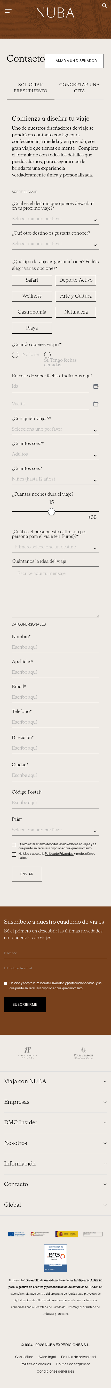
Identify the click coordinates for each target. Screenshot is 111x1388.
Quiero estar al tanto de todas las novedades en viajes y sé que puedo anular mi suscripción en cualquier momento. (57, 846)
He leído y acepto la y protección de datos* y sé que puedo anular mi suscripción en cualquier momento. (55, 986)
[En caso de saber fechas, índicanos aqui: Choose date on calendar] (96, 404)
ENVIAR (27, 874)
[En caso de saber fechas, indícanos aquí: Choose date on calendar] (96, 386)
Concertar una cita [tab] (79, 88)
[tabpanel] (55, 495)
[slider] (51, 511)
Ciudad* (20, 765)
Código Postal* (27, 792)
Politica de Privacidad (59, 853)
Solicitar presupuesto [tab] (30, 88)
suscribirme (25, 1004)
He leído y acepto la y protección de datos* (57, 855)
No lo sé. (30, 354)
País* (17, 819)
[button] (104, 6)
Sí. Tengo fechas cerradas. (60, 362)
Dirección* (23, 738)
